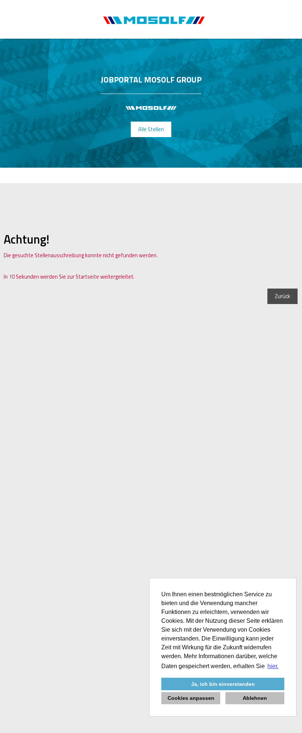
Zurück (282, 296)
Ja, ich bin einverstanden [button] (223, 684)
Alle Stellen (151, 129)
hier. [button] (272, 666)
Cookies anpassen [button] (191, 698)
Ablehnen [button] (255, 698)
